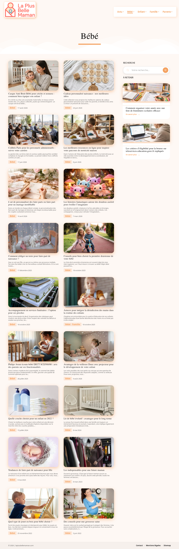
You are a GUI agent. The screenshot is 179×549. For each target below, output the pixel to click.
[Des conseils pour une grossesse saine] (89, 503)
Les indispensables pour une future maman (84, 470)
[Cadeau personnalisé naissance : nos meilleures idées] (89, 75)
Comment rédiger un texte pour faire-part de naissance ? (29, 257)
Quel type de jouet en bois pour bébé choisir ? (30, 521)
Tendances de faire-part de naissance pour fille (30, 470)
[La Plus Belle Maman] (20, 9)
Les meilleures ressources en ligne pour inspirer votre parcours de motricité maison (86, 149)
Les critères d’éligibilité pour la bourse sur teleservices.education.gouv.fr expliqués (146, 149)
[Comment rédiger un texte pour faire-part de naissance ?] (33, 238)
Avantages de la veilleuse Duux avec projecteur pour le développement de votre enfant (88, 365)
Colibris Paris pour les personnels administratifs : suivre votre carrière (31, 149)
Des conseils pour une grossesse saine (82, 521)
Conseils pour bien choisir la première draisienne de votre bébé (88, 257)
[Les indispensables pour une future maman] (89, 452)
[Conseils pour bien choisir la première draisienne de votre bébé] (89, 238)
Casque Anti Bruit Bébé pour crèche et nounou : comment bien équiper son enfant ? (31, 95)
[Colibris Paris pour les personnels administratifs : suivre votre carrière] (33, 130)
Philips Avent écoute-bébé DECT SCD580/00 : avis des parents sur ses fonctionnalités (32, 365)
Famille (76, 324)
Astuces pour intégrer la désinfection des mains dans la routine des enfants (89, 311)
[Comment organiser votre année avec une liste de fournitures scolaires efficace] (146, 92)
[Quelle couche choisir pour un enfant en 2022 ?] (33, 400)
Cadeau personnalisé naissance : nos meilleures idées (86, 95)
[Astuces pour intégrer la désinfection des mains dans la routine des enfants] (89, 292)
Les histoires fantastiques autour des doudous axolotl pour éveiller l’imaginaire (89, 203)
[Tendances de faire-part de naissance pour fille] (33, 452)
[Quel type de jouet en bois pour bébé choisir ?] (33, 503)
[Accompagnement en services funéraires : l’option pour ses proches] (33, 292)
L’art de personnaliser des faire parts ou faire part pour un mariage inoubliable (31, 203)
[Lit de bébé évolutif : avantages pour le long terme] (89, 400)
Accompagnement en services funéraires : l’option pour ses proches (32, 311)
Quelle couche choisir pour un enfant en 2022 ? (30, 418)
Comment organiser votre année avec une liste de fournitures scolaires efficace (145, 109)
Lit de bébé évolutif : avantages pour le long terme (88, 418)
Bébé (12, 108)
